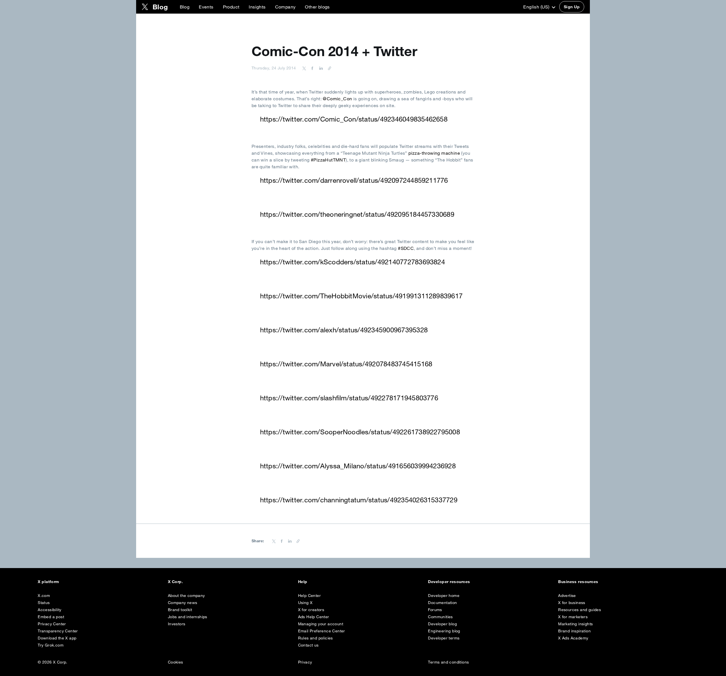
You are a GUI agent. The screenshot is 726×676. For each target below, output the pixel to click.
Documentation (442, 602)
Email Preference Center (321, 631)
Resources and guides (579, 609)
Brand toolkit (180, 609)
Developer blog (442, 623)
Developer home (443, 595)
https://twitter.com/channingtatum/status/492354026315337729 (358, 500)
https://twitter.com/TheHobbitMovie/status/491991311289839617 (361, 296)
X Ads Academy (573, 638)
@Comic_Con (337, 98)
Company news (182, 602)
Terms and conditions (448, 662)
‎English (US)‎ (536, 7)
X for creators (311, 609)
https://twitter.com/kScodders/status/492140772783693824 (352, 262)
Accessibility (49, 609)
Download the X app (57, 638)
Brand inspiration (574, 631)
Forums (435, 609)
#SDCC (406, 248)
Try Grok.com (51, 645)
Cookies (175, 662)
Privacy (305, 662)
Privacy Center (52, 623)
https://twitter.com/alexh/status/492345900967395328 (344, 330)
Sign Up (572, 6)
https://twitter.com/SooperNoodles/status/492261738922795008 (360, 432)
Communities (440, 616)
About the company (186, 595)
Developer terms (443, 638)
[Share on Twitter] (304, 68)
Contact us (308, 645)
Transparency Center (58, 631)
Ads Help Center (313, 616)
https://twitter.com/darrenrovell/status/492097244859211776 (354, 180)
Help (302, 581)
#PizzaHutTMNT (328, 160)
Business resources (578, 581)
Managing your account (320, 623)
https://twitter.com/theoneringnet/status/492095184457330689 (357, 214)
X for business (571, 602)
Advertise (567, 595)
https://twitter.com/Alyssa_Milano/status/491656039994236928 (358, 466)
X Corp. (175, 581)
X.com (44, 595)
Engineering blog (444, 631)
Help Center (309, 595)
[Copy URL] (328, 68)
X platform (48, 581)
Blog (185, 7)
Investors (176, 623)
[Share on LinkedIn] (320, 68)
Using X (305, 602)
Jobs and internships (187, 616)
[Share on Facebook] (311, 68)
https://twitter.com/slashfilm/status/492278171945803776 (349, 398)
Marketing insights (575, 623)
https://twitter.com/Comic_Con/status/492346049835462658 (354, 119)
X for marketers (573, 616)
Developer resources (449, 581)
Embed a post (51, 616)
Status (44, 602)
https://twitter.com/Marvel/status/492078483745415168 (346, 364)
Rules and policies (315, 638)
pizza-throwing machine (434, 153)
